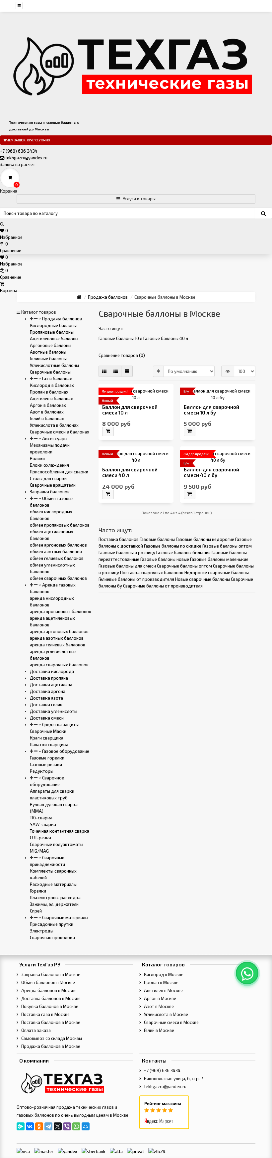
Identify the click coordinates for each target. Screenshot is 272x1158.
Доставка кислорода (52, 671)
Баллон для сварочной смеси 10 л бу (211, 409)
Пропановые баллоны (52, 332)
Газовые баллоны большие (183, 552)
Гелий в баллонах (47, 418)
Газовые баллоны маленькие (219, 559)
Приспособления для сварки (59, 471)
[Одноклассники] (39, 1126)
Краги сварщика (46, 738)
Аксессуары (54, 438)
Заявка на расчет (17, 164)
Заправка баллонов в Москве (50, 974)
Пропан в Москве (160, 982)
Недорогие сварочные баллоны (216, 572)
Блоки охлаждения (49, 465)
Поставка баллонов (119, 539)
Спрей (36, 910)
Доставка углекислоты (53, 711)
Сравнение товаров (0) (122, 355)
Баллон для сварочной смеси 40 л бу (211, 472)
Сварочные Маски (48, 731)
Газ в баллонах (56, 378)
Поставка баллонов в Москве (50, 1022)
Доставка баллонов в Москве (50, 998)
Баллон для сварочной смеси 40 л (130, 472)
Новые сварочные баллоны (202, 579)
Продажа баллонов (61, 318)
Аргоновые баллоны (50, 345)
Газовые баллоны (157, 539)
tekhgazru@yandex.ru (26, 157)
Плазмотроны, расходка (55, 897)
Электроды (41, 930)
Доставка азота (46, 698)
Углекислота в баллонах (54, 425)
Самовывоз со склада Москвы (51, 1038)
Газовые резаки (46, 764)
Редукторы (41, 771)
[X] (58, 1126)
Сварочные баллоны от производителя (163, 585)
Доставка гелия (46, 704)
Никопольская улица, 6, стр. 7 (173, 1078)
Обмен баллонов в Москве (47, 982)
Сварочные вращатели (53, 485)
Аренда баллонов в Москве (48, 990)
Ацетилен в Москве (163, 990)
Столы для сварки (48, 478)
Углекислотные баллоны (54, 365)
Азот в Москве (158, 1006)
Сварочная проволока (52, 937)
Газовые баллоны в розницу (127, 552)
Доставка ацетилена (51, 684)
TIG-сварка (41, 817)
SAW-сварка (43, 824)
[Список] (115, 371)
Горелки (38, 891)
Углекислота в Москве (165, 1014)
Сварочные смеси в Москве (171, 1022)
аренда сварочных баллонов (59, 664)
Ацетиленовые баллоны (54, 338)
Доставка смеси (47, 718)
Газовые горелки (47, 757)
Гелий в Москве (158, 1030)
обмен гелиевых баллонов (57, 558)
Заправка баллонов (50, 491)
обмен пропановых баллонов (60, 525)
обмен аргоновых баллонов (58, 545)
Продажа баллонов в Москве (50, 1046)
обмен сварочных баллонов (58, 578)
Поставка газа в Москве (45, 1014)
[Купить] (108, 431)
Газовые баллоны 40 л (165, 338)
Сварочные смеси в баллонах (59, 431)
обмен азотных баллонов (56, 551)
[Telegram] (48, 1126)
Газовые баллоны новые (164, 559)
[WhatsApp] (76, 1126)
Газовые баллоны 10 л (120, 338)
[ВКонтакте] (30, 1126)
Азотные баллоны (48, 352)
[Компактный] (127, 371)
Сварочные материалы (64, 917)
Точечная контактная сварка (59, 831)
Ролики (37, 458)
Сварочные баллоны (50, 372)
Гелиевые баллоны (48, 358)
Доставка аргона (47, 691)
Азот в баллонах (47, 411)
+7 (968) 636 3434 (18, 151)
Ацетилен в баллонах (51, 398)
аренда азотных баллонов (57, 638)
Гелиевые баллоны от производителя (136, 579)
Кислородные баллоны (53, 325)
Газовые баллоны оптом (227, 546)
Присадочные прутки (51, 924)
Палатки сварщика (49, 744)
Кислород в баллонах (52, 385)
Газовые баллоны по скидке (172, 546)
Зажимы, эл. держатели (54, 904)
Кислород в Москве (163, 974)
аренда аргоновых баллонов (59, 631)
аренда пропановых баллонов (60, 611)
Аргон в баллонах (48, 405)
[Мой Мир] (86, 1126)
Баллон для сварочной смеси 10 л (130, 409)
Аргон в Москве (159, 998)
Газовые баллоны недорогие (205, 539)
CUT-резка (40, 837)
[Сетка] (104, 371)
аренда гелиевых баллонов (57, 644)
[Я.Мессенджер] (21, 1126)
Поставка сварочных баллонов (151, 572)
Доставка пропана (49, 678)
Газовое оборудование (65, 751)
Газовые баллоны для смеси (127, 566)
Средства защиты (60, 724)
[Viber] (67, 1126)
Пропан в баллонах (49, 392)
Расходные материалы (53, 884)
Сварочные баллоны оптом (184, 566)
